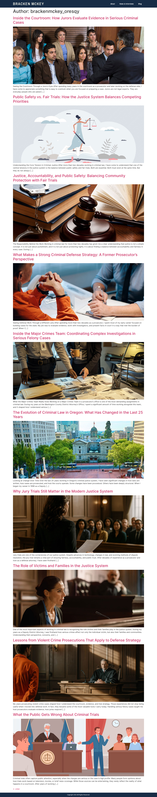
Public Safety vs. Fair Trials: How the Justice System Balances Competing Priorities (77, 99)
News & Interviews (127, 4)
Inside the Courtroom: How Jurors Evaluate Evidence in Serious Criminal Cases (75, 20)
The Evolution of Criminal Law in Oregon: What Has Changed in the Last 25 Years (78, 414)
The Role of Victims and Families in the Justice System (60, 565)
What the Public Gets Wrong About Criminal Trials (56, 714)
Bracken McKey (28, 3)
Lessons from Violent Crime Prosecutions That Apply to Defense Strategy (77, 640)
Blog (140, 4)
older (16, 789)
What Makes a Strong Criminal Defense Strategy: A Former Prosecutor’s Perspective (75, 256)
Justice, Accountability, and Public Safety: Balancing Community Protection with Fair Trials (69, 177)
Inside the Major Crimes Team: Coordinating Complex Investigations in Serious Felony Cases (74, 335)
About (112, 4)
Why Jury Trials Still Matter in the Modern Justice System (63, 491)
